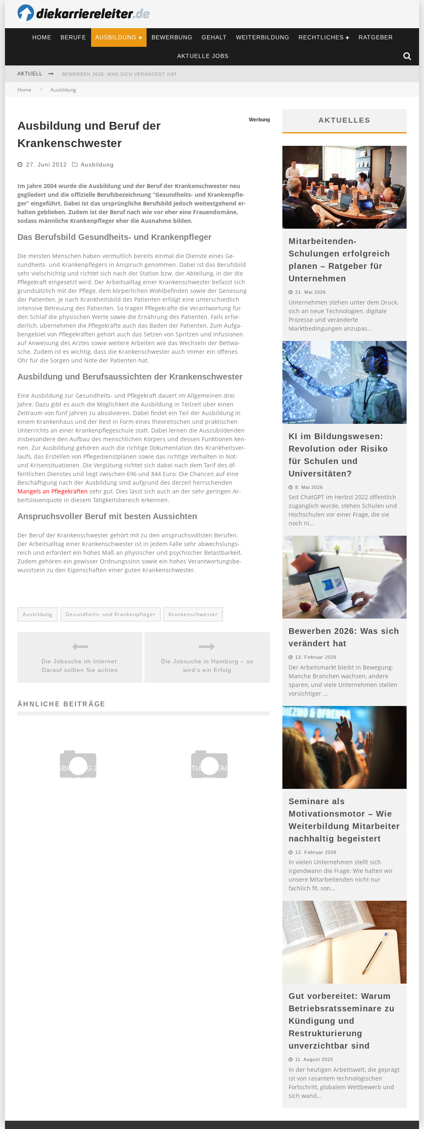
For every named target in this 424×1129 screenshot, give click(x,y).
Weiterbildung (262, 37)
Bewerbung (172, 37)
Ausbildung (116, 37)
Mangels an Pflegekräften (52, 491)
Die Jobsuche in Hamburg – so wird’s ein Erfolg (207, 665)
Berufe (73, 37)
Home (41, 37)
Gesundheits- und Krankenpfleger (110, 614)
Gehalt (214, 37)
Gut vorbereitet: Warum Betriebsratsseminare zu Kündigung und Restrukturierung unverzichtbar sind (342, 1020)
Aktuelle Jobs (203, 56)
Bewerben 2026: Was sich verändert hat (119, 74)
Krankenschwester (193, 614)
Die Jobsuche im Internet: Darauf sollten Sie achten (80, 665)
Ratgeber (376, 37)
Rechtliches (321, 37)
